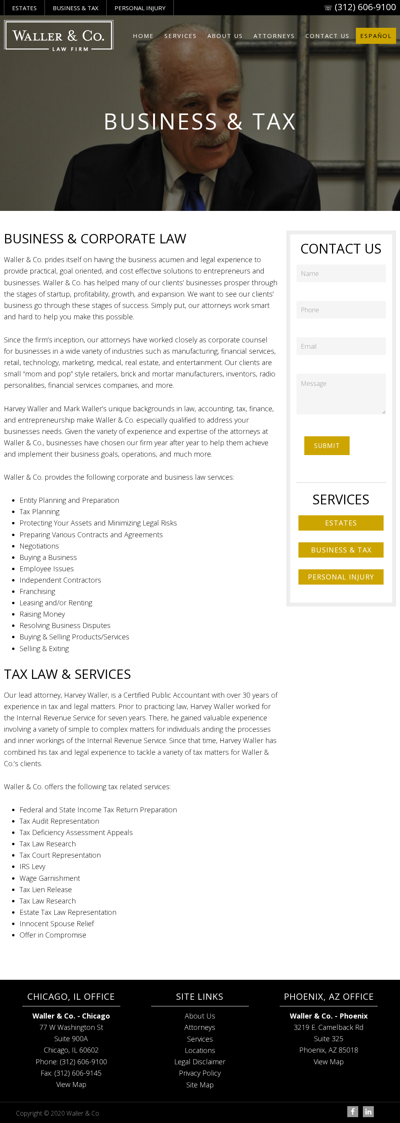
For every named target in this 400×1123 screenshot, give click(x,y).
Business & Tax (75, 8)
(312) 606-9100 (365, 7)
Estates (24, 8)
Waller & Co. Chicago (59, 35)
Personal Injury (140, 8)
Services (200, 1039)
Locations (200, 1050)
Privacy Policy (200, 1073)
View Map (71, 1084)
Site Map (200, 1084)
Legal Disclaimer (199, 1061)
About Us (200, 1015)
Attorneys (199, 1027)
